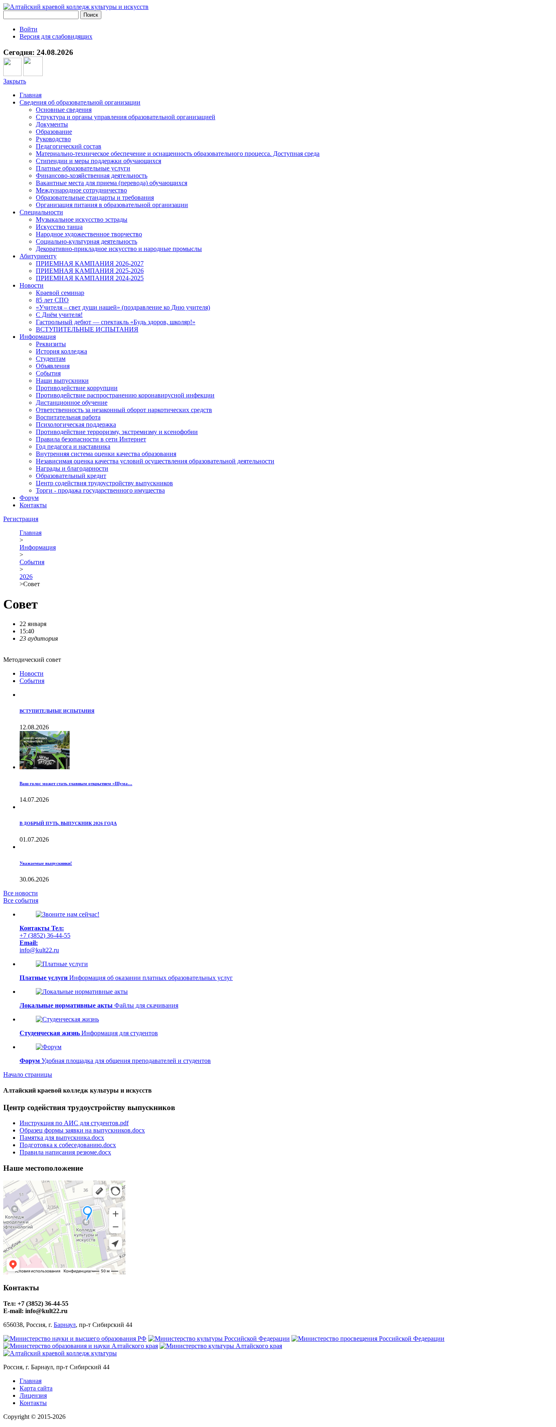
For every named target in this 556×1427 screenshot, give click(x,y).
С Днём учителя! (59, 314)
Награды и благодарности (72, 468)
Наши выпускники (62, 380)
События (48, 373)
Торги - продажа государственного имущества (100, 490)
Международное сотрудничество (81, 190)
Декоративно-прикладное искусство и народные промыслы (119, 248)
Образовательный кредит (71, 475)
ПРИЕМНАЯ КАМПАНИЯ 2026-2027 (90, 263)
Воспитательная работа (68, 417)
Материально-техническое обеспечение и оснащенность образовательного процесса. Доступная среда (178, 153)
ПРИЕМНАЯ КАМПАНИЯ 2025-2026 (90, 270)
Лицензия (33, 1395)
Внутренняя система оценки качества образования (106, 453)
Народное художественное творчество (89, 234)
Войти (28, 29)
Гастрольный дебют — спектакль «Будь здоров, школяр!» (115, 322)
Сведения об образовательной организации (80, 102)
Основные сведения (64, 109)
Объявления (53, 365)
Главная (31, 95)
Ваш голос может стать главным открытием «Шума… (76, 783)
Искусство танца (59, 226)
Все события (20, 900)
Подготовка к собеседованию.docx (68, 1144)
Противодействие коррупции (77, 387)
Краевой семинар (60, 292)
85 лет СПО (52, 300)
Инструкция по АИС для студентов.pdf (74, 1122)
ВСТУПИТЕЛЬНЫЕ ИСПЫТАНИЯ (87, 329)
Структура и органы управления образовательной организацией (125, 116)
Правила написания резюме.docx (65, 1152)
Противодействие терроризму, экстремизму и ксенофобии (117, 431)
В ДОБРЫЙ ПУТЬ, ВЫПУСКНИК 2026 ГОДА (68, 823)
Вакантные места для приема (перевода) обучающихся (111, 182)
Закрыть (14, 81)
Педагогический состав (68, 146)
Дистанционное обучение (71, 402)
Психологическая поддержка (76, 424)
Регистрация (20, 518)
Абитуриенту (38, 256)
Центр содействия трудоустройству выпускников (104, 483)
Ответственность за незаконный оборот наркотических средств (124, 409)
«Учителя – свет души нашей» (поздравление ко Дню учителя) (123, 307)
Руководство (53, 138)
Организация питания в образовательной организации (112, 204)
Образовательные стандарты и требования (95, 197)
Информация (38, 336)
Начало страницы (27, 1074)
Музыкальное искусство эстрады (81, 219)
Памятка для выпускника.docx (62, 1137)
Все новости (20, 893)
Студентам (51, 358)
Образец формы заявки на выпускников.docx (82, 1130)
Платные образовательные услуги (83, 168)
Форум (29, 497)
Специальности (41, 212)
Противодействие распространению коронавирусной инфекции (125, 395)
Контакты (33, 505)
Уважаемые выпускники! (46, 863)
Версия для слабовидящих (56, 36)
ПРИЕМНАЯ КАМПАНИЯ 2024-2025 (90, 278)
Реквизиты (51, 343)
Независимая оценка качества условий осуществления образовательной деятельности (155, 461)
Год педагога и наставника (73, 446)
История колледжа (61, 351)
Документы (52, 124)
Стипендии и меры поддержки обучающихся (98, 160)
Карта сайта (36, 1388)
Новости (32, 285)
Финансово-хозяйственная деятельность (91, 175)
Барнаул (65, 1324)
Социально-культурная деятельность (86, 241)
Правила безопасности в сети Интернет (91, 439)
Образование (54, 131)
